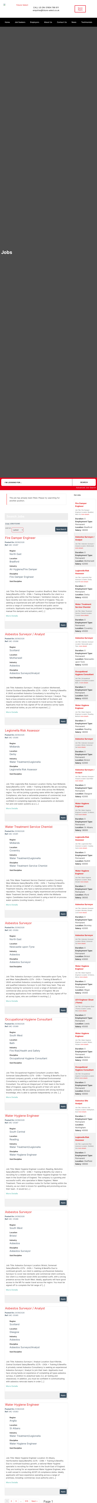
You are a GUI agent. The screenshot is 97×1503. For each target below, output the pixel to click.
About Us (48, 22)
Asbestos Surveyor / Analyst (25, 634)
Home (7, 22)
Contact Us (62, 22)
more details (12, 616)
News (74, 22)
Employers (34, 22)
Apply (63, 625)
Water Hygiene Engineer (22, 1115)
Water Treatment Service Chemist (29, 827)
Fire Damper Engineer (20, 538)
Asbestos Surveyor (18, 923)
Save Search (61, 529)
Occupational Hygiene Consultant (28, 1019)
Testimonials (86, 22)
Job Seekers (20, 22)
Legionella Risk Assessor (22, 730)
